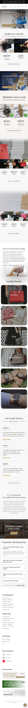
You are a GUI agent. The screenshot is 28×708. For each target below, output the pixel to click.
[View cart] (18, 6)
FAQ (3, 643)
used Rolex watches (6, 16)
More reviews (14, 483)
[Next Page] (26, 49)
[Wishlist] (15, 6)
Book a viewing (5, 639)
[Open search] (22, 6)
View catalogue (14, 64)
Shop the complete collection (12, 265)
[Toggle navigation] (25, 6)
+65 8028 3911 (13, 1)
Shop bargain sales (14, 130)
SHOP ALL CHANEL (13, 233)
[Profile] (11, 6)
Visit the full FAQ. (21, 585)
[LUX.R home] (4, 7)
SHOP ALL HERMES (13, 181)
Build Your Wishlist (8, 24)
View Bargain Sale (8, 87)
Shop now (14, 533)
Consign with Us (6, 641)
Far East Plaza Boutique (9, 2)
